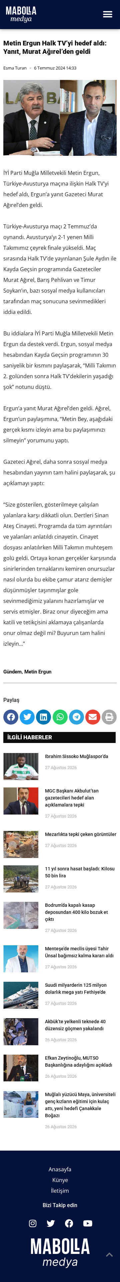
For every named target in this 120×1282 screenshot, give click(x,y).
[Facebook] (69, 1223)
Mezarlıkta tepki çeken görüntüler (80, 834)
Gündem (12, 672)
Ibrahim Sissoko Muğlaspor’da (76, 756)
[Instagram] (32, 1223)
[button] (107, 14)
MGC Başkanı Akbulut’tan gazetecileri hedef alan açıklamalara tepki (72, 798)
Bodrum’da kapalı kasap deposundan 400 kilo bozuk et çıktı (76, 912)
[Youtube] (87, 1223)
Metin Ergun (37, 672)
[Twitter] (51, 1223)
